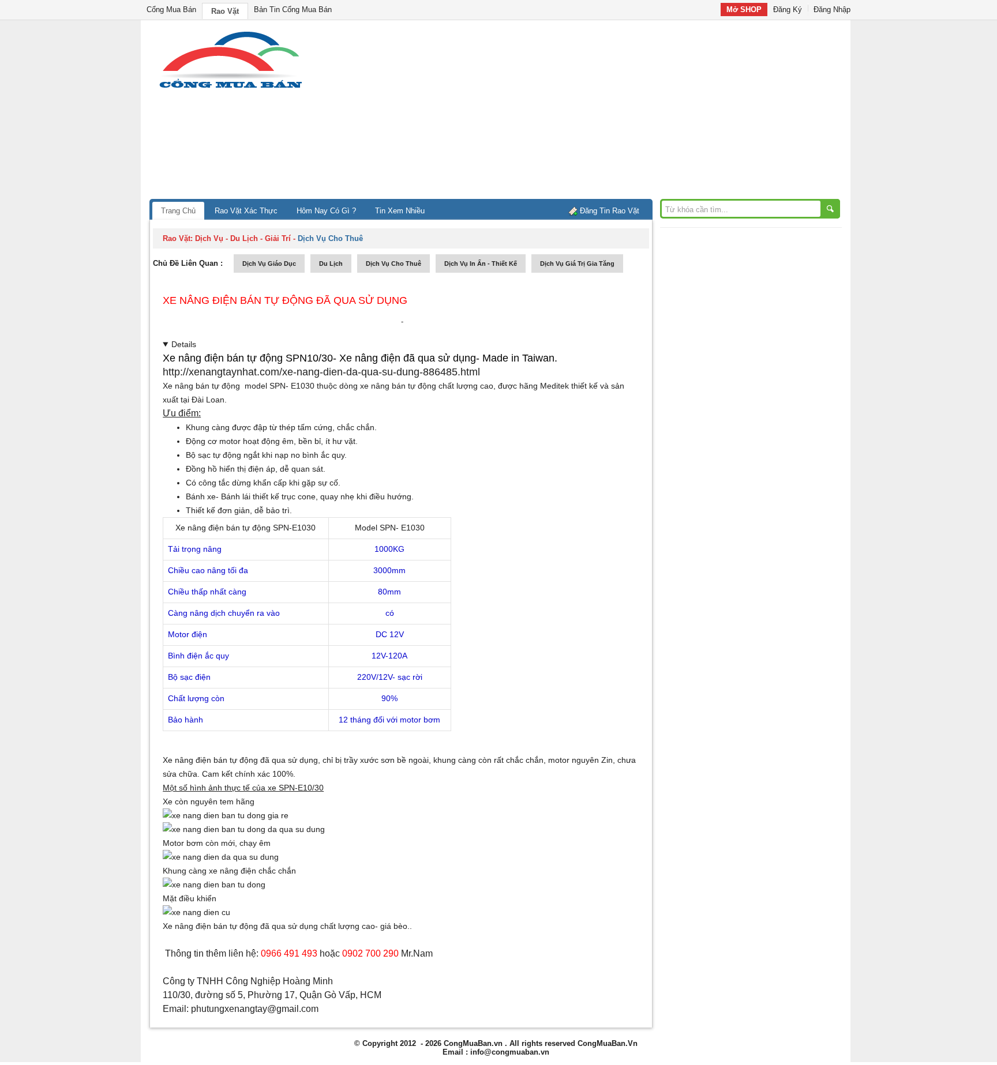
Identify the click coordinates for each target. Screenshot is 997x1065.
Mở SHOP (744, 9)
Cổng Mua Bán (171, 9)
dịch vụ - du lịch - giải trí (243, 238)
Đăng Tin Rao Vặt (609, 210)
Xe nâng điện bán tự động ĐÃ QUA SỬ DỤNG (285, 300)
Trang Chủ (178, 210)
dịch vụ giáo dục (269, 263)
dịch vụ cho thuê (393, 263)
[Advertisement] (596, 112)
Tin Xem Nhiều (400, 210)
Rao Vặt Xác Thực (246, 210)
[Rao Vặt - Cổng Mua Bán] (230, 88)
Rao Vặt (225, 11)
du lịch (331, 263)
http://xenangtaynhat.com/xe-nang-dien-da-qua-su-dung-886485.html (321, 372)
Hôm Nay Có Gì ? (326, 210)
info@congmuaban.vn (509, 1052)
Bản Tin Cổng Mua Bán (293, 9)
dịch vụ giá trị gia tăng (577, 263)
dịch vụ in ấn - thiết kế (480, 263)
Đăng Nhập (832, 9)
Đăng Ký (787, 9)
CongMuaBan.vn (473, 1043)
